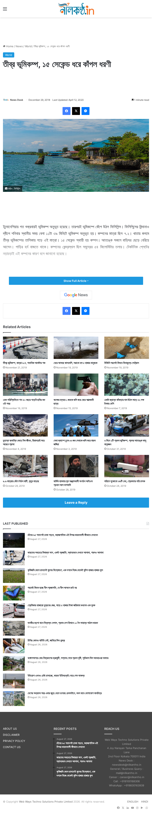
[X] (76, 111)
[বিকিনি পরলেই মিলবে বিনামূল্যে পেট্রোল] (126, 348)
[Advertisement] (76, 30)
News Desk (16, 99)
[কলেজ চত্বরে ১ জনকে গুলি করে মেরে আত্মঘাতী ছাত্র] (76, 385)
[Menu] (5, 10)
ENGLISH (132, 801)
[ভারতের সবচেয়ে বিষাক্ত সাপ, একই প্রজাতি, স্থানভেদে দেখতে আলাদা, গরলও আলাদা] (14, 558)
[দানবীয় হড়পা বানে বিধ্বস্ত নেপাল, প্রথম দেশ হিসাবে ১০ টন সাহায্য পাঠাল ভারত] (14, 628)
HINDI (144, 801)
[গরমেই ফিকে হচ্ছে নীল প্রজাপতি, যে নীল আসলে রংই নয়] (14, 593)
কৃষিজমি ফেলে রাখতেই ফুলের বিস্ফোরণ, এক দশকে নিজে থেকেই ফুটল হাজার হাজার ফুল (65, 570)
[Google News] (76, 295)
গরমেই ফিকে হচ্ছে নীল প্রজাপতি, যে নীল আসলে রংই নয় (52, 587)
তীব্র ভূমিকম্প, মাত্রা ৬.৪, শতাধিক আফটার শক (24, 362)
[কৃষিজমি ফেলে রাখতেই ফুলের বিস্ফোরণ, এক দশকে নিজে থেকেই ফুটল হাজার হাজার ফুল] (14, 575)
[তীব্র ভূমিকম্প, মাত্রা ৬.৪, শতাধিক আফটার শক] (25, 348)
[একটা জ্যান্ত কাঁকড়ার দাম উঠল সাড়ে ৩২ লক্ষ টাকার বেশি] (126, 385)
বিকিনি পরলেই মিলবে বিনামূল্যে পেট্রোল (121, 362)
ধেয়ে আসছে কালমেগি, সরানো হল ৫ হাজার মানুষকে (75, 362)
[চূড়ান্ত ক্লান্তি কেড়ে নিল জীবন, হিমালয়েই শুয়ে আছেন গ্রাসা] (25, 425)
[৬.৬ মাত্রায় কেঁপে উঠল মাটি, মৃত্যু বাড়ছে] (25, 466)
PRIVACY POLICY (14, 741)
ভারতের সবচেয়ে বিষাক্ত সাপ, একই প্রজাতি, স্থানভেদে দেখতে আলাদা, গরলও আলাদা (66, 552)
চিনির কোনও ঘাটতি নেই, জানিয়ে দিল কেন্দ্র (46, 640)
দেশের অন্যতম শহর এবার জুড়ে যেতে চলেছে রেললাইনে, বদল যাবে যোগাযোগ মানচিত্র (65, 693)
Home (9, 46)
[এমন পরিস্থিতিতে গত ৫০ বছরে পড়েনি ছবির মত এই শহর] (25, 385)
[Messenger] (85, 111)
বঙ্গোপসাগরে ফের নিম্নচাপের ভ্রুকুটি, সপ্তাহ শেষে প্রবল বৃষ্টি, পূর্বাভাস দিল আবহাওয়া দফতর (68, 658)
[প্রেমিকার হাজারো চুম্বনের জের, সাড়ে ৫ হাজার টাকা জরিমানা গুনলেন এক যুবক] (14, 610)
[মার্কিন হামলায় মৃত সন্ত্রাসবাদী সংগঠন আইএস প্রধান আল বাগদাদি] (76, 466)
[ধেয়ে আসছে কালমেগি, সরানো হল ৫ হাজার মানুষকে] (76, 348)
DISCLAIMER (11, 734)
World (28, 46)
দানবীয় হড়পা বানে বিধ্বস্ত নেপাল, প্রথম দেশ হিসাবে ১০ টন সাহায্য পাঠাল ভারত (63, 622)
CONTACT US (12, 747)
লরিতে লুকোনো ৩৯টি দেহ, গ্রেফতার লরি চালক (124, 481)
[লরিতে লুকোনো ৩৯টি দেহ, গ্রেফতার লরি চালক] (126, 466)
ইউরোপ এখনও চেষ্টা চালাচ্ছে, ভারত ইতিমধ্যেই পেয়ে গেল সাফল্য (56, 675)
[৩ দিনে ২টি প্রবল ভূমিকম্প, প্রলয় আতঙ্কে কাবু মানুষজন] (126, 425)
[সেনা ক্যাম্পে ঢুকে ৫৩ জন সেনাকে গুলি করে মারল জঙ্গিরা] (76, 425)
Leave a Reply (76, 502)
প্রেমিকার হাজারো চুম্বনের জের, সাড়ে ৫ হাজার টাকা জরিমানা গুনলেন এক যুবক (61, 605)
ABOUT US (10, 728)
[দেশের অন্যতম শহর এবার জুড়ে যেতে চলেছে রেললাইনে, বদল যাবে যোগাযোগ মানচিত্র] (14, 698)
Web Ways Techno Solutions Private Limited (46, 801)
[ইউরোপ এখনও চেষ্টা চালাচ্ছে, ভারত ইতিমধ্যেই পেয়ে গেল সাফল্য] (14, 681)
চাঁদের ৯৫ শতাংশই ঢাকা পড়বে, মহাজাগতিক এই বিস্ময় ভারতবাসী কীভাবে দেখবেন (63, 534)
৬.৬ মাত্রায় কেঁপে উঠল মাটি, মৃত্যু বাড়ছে (21, 481)
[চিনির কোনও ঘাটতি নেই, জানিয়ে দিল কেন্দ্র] (14, 645)
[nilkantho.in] (76, 9)
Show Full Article (75, 280)
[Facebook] (66, 111)
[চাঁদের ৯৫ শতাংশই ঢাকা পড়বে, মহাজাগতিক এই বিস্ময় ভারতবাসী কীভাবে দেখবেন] (14, 540)
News (19, 46)
